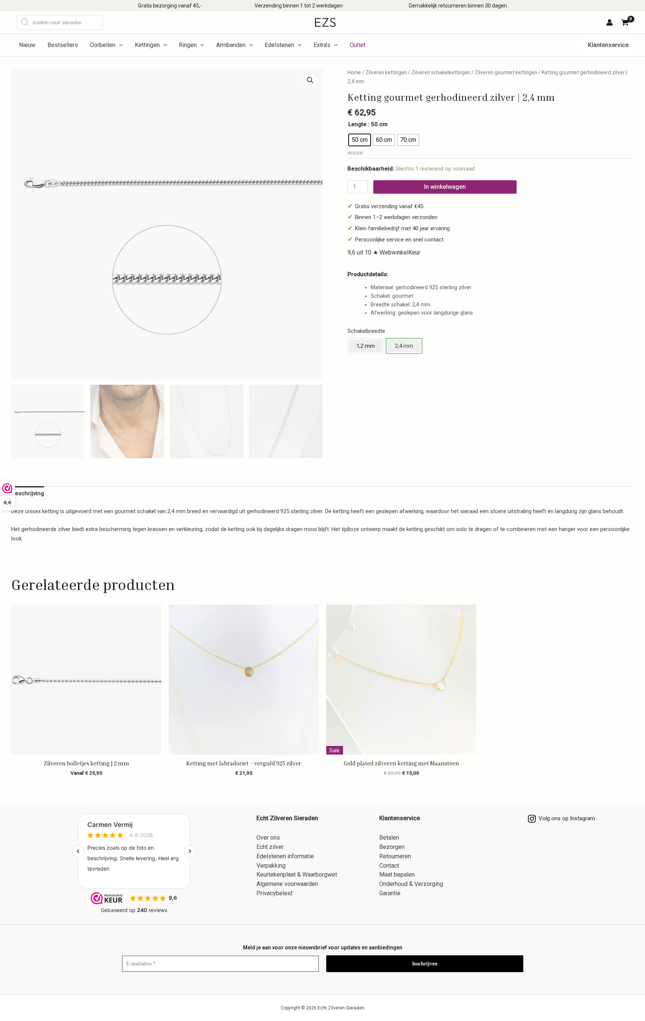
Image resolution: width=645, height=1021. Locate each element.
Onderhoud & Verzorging (411, 883)
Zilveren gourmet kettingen (506, 72)
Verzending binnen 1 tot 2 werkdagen (299, 6)
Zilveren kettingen (386, 72)
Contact (389, 865)
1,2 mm (365, 346)
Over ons (268, 837)
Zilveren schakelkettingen (440, 72)
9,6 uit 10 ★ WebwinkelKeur (384, 252)
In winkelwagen (445, 186)
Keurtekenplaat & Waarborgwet (296, 874)
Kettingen (147, 45)
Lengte (357, 124)
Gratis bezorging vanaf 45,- (170, 6)
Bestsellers (62, 45)
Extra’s (322, 45)
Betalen (389, 837)
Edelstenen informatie (285, 856)
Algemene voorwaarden (287, 883)
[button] (606, 45)
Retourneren (395, 856)
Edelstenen (279, 45)
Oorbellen (102, 45)
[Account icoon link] (609, 22)
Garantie (390, 893)
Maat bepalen (397, 874)
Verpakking (271, 865)
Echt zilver (270, 846)
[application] (119, 45)
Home (354, 72)
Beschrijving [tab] (27, 493)
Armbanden (231, 45)
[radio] (359, 140)
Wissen (355, 153)
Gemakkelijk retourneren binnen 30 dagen (458, 6)
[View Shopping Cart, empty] (626, 23)
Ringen (188, 45)
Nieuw (27, 45)
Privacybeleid (274, 893)
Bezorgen (392, 846)
